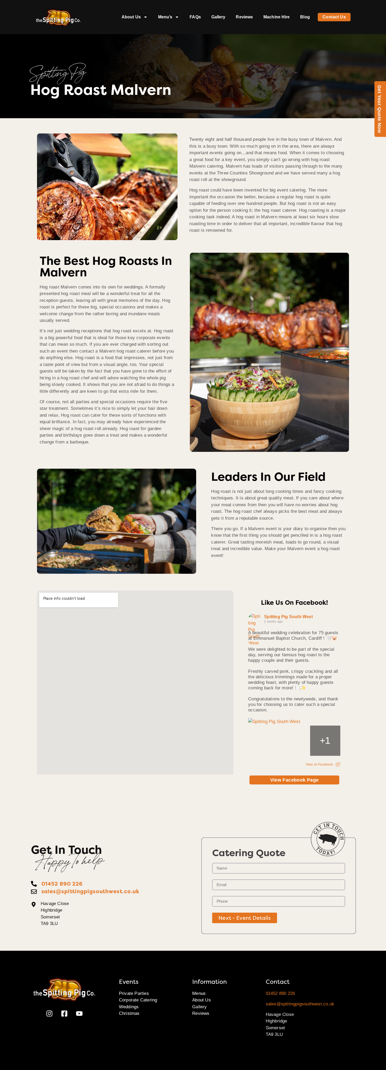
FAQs (195, 17)
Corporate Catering (138, 999)
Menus (199, 993)
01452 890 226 (280, 993)
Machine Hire (276, 17)
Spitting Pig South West (288, 616)
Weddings (129, 1006)
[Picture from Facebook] (263, 741)
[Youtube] (79, 1013)
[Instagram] (49, 1013)
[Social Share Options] (338, 764)
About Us (131, 17)
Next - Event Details (244, 917)
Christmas (129, 1013)
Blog (305, 17)
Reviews (244, 17)
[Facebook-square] (64, 1013)
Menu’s (165, 17)
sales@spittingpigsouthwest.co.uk (300, 1003)
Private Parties (134, 993)
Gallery (218, 17)
